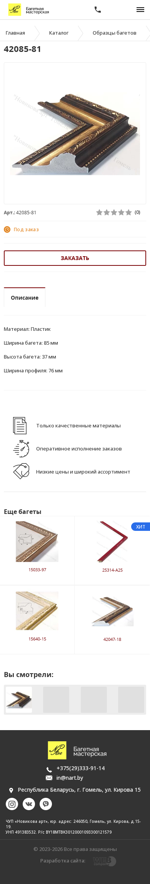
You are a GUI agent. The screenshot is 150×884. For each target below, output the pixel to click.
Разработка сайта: (62, 860)
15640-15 (37, 639)
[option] (75, 133)
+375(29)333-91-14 (81, 768)
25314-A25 (112, 570)
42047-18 (112, 639)
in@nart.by (70, 777)
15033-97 (37, 569)
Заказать (75, 258)
